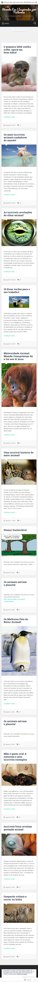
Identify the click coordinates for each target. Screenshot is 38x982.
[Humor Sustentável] (19, 545)
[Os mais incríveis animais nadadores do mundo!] (19, 156)
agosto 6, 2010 (10, 712)
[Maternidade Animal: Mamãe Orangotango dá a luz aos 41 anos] (19, 385)
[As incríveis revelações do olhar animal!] (19, 232)
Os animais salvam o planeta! (15, 583)
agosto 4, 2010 (10, 744)
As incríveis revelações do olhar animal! (18, 214)
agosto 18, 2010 (10, 280)
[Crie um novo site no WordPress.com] (19, 2)
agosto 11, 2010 (10, 520)
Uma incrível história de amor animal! (18, 454)
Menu (7, 23)
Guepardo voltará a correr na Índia (15, 898)
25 (19, 817)
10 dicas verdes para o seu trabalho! (17, 291)
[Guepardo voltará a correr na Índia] (19, 913)
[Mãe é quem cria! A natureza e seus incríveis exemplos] (19, 775)
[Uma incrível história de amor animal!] (19, 472)
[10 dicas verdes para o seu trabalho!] (19, 302)
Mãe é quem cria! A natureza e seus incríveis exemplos (15, 756)
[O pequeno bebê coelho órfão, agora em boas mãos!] (19, 74)
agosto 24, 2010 (10, 203)
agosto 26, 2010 (10, 125)
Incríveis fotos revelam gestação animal (18, 828)
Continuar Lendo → (10, 117)
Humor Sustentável (15, 530)
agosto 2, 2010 (10, 956)
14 (19, 887)
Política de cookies (22, 974)
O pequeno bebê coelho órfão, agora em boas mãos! (17, 49)
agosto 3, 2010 (10, 887)
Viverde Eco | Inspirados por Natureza (19, 11)
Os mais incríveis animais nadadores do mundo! (15, 137)
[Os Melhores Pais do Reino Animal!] (19, 651)
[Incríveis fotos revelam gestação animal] (19, 845)
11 (20, 125)
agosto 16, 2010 (10, 344)
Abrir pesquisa (34, 23)
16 (20, 203)
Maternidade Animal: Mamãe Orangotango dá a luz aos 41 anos (18, 356)
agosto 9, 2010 (10, 572)
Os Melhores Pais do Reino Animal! (16, 621)
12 (20, 280)
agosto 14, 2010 (10, 443)
